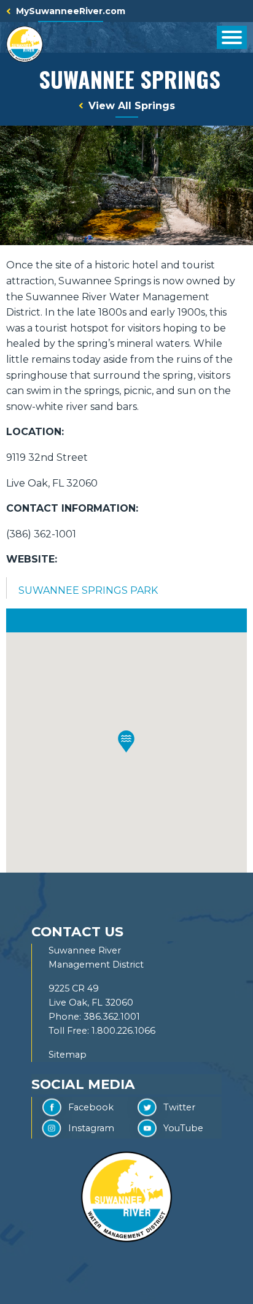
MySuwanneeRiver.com (70, 11)
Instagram (91, 1128)
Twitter (179, 1107)
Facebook (91, 1107)
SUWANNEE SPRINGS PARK (88, 590)
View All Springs (131, 106)
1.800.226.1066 (123, 1030)
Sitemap (68, 1054)
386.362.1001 (112, 1016)
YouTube (183, 1128)
